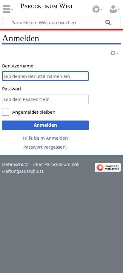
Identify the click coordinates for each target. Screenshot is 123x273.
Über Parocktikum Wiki (57, 164)
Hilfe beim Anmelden (45, 138)
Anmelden (45, 125)
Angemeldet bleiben (33, 112)
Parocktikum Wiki (46, 6)
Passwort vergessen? (45, 147)
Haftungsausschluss (23, 171)
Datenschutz (15, 164)
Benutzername (17, 66)
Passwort (11, 89)
